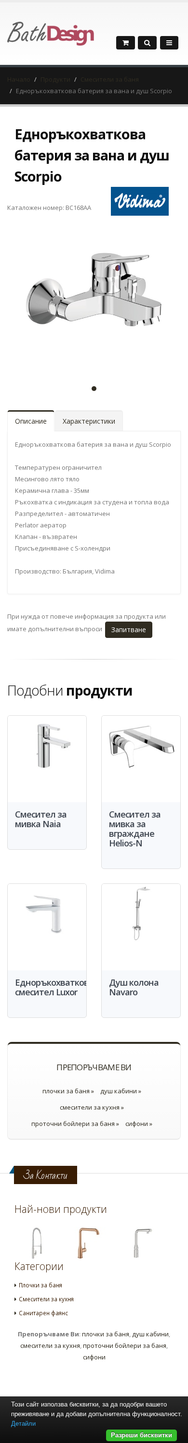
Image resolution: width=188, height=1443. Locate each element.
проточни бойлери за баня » (75, 1123)
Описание (31, 421)
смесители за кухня (50, 1345)
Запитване (128, 629)
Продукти (55, 79)
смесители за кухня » (92, 1107)
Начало (18, 79)
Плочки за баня (40, 1285)
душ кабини (150, 1334)
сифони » (138, 1123)
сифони (94, 1357)
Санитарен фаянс (43, 1313)
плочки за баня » (68, 1091)
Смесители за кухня (46, 1299)
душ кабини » (120, 1091)
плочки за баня (105, 1334)
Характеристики (89, 421)
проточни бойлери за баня (124, 1345)
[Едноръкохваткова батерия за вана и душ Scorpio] (94, 297)
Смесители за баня (110, 79)
